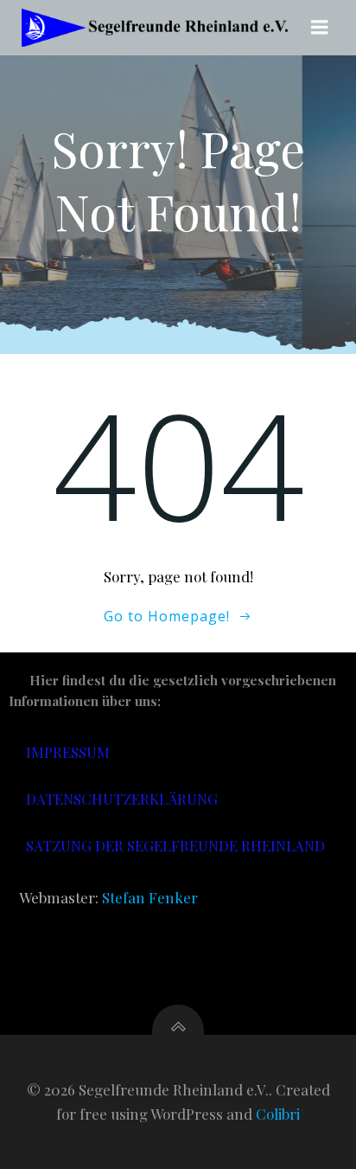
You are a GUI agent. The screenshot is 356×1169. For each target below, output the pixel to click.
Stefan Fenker (150, 897)
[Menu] (319, 27)
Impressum (68, 751)
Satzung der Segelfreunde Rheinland (175, 845)
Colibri (278, 1113)
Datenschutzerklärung (122, 798)
